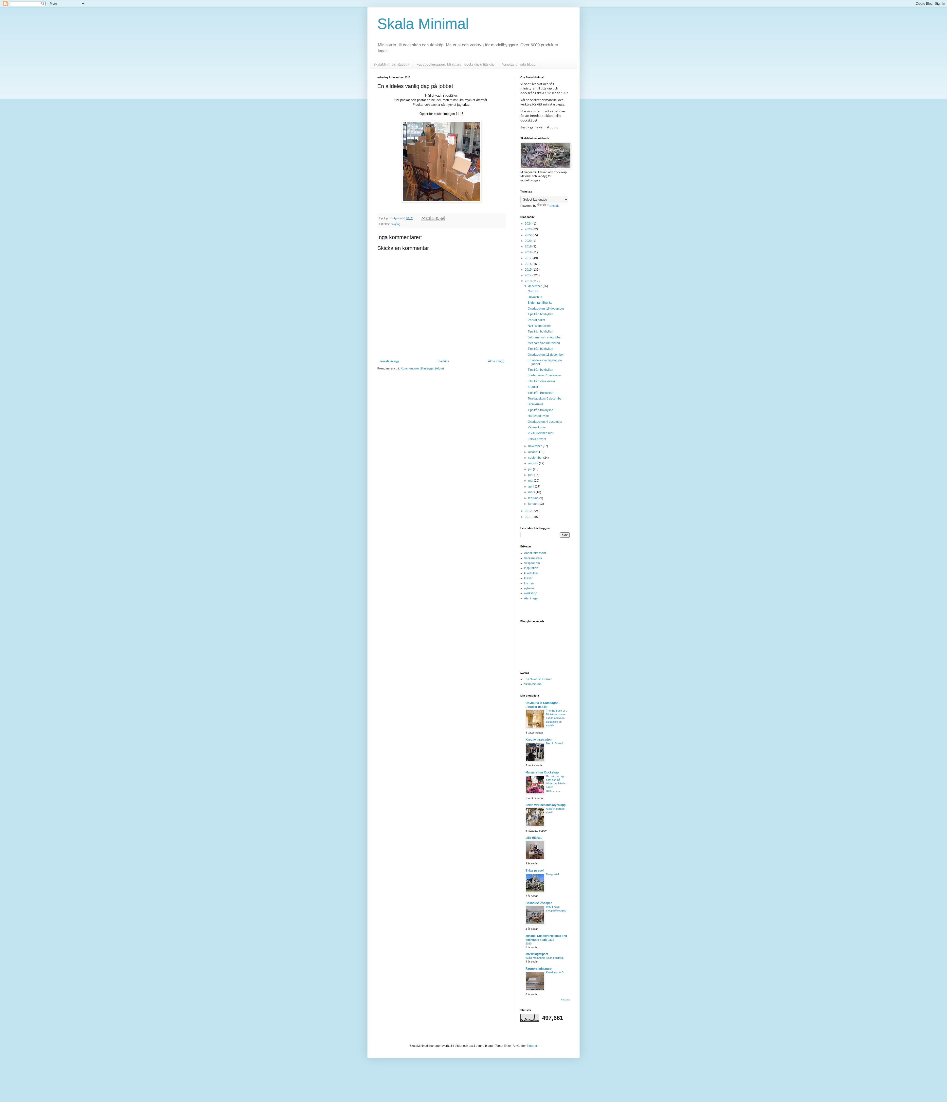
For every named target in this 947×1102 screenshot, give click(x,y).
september (535, 457)
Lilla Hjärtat (534, 838)
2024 (528, 223)
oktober (533, 452)
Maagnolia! (552, 874)
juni (531, 475)
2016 (528, 264)
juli (530, 469)
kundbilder (531, 573)
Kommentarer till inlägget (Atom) (422, 368)
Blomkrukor (535, 404)
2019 (528, 246)
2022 (528, 235)
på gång (395, 224)
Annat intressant (535, 553)
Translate (553, 206)
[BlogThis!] (428, 218)
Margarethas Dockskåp (542, 772)
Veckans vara (533, 558)
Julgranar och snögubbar (545, 337)
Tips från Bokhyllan (540, 393)
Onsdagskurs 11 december (546, 354)
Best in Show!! (554, 743)
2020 (528, 241)
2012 (528, 511)
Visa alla (565, 999)
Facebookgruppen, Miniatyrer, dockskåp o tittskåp (455, 64)
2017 (528, 258)
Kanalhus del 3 (555, 972)
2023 (528, 229)
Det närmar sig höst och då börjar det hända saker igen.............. (555, 783)
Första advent (537, 439)
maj (531, 480)
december (535, 286)
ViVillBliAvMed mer (540, 433)
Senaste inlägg (389, 361)
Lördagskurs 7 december (544, 375)
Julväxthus (535, 297)
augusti (533, 463)
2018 (528, 252)
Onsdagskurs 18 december (546, 308)
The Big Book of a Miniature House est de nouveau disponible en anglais (556, 718)
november (535, 446)
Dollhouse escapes (539, 903)
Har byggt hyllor (538, 416)
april (531, 486)
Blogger (532, 1046)
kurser (528, 578)
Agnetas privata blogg (519, 64)
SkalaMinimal (533, 684)
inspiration (531, 568)
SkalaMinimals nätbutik (391, 64)
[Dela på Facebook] (437, 218)
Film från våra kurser (541, 381)
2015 (528, 269)
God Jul (533, 291)
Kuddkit (533, 387)
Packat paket (536, 320)
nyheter (529, 588)
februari (533, 498)
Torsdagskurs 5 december (545, 398)
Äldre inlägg (496, 361)
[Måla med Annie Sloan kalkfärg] (545, 957)
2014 (528, 275)
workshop (530, 593)
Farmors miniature (539, 968)
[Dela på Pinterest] (442, 218)
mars (532, 492)
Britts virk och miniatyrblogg (545, 805)
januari (533, 504)
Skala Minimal (423, 24)
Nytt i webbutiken (539, 326)
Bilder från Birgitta (540, 302)
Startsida (443, 361)
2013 (528, 281)
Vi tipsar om (532, 563)
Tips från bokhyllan (540, 314)
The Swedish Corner (538, 679)
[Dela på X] (432, 218)
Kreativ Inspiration (538, 739)
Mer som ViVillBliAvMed (544, 343)
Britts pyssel (535, 870)
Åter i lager (531, 598)
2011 (528, 517)
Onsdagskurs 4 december (545, 421)
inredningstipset (537, 954)
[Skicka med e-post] (423, 218)
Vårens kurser (537, 427)
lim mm (529, 583)
